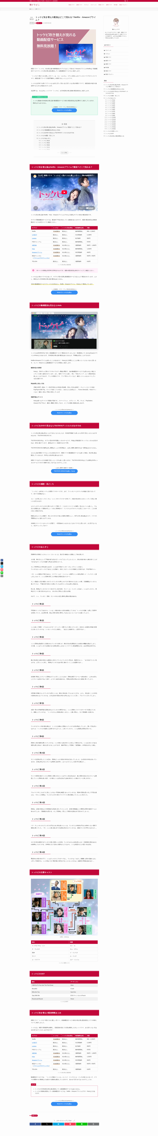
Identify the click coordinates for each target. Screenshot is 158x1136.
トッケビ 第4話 (46, 147)
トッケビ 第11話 (112, 119)
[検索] (127, 1)
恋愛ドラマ (39, 23)
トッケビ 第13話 (112, 123)
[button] (35, 1124)
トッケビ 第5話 (46, 149)
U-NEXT (34, 235)
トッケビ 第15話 (112, 127)
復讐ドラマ (108, 60)
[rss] (125, 1)
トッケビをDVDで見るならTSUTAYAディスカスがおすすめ (56, 132)
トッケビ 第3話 (46, 145)
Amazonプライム (37, 252)
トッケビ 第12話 (112, 121)
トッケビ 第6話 (111, 109)
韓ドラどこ (35, 5)
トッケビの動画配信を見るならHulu (49, 130)
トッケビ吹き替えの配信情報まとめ (115, 136)
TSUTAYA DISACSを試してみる (64, 471)
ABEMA (34, 245)
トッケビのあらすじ (45, 138)
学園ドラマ (108, 57)
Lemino (34, 238)
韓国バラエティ (109, 74)
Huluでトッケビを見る (64, 110)
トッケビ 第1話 (46, 140)
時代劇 (107, 67)
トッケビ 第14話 (112, 125)
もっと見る (64, 152)
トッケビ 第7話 (111, 111)
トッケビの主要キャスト (112, 131)
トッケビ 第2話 (46, 142)
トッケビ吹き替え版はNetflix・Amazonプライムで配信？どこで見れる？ (60, 127)
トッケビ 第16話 (112, 128)
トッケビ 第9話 (111, 115)
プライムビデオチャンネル (41, 258)
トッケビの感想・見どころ (47, 135)
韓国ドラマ (108, 71)
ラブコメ (107, 53)
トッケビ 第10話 (112, 117)
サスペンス (108, 50)
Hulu (33, 249)
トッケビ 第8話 (111, 113)
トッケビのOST (110, 133)
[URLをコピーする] (93, 1124)
